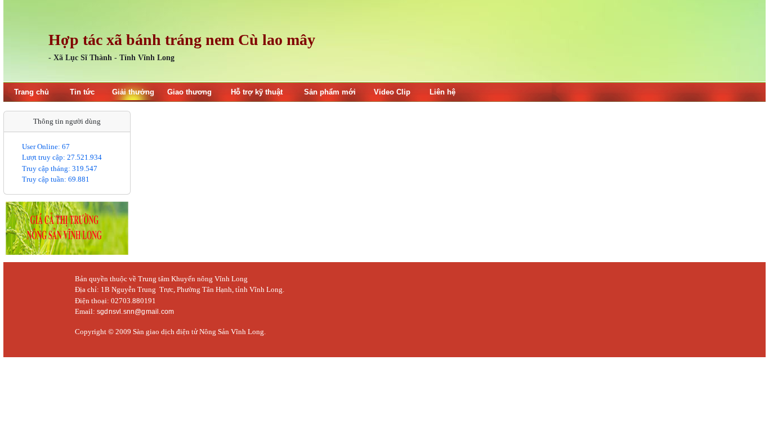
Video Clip (392, 92)
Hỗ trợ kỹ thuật (257, 92)
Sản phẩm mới (330, 92)
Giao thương (189, 92)
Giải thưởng (133, 92)
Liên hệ (442, 92)
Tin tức (82, 92)
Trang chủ (31, 92)
